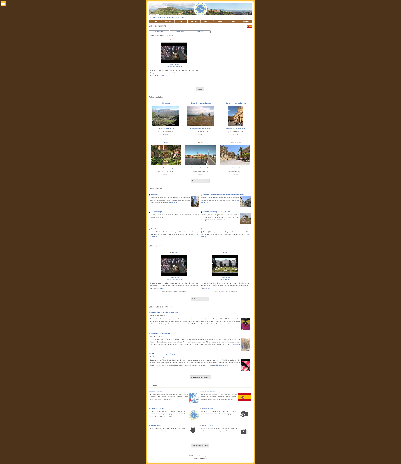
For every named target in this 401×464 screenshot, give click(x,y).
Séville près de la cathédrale (235, 168)
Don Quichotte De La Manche (161, 333)
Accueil (155, 21)
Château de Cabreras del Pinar (200, 128)
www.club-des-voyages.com (203, 456)
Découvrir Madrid (225, 279)
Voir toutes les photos (200, 181)
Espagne (180, 18)
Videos (206, 21)
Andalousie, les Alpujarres (165, 128)
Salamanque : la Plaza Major (235, 128)
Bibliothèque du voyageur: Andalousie (164, 312)
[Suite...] (162, 75)
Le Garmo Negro (156, 212)
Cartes (181, 21)
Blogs (220, 21)
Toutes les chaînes (159, 31)
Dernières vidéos (179, 31)
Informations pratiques (208, 391)
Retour (200, 89)
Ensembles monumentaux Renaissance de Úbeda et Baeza (223, 194)
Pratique (168, 21)
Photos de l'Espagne (207, 408)
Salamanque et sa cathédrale (200, 168)
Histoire (166, 143)
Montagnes (166, 103)
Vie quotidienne (236, 143)
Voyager (245, 21)
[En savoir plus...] (174, 202)
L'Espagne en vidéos (156, 425)
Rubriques (200, 31)
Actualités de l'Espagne (157, 408)
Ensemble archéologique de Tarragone (216, 212)
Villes (201, 143)
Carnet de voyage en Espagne (201, 103)
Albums (194, 21)
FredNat (201, 134)
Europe (170, 18)
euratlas (166, 134)
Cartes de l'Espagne (156, 391)
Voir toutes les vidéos (200, 299)
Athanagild (206, 229)
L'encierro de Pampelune (174, 66)
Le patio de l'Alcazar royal (165, 168)
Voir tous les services (200, 445)
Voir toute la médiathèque (200, 377)
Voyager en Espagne (208, 425)
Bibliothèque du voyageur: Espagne (164, 354)
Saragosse (154, 194)
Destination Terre (157, 18)
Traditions (174, 40)
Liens (233, 21)
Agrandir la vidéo (174, 64)
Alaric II (153, 229)
